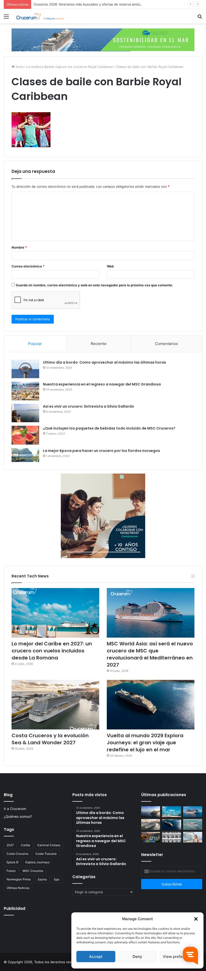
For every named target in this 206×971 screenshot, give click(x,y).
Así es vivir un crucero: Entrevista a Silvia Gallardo (88, 406)
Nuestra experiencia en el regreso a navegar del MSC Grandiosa (102, 384)
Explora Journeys (37, 862)
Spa (56, 879)
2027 (10, 845)
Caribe (25, 845)
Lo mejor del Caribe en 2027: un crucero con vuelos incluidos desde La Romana (52, 650)
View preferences (179, 956)
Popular (35, 343)
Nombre (19, 247)
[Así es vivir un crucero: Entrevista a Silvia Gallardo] (25, 413)
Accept (95, 956)
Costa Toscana (46, 854)
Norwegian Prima (19, 879)
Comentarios (166, 343)
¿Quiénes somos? (18, 816)
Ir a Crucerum (15, 809)
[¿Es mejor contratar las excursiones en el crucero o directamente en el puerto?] (192, 837)
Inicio (19, 67)
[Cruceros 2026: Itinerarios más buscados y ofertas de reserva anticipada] (171, 837)
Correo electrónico (28, 266)
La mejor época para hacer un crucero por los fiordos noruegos (101, 450)
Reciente (99, 343)
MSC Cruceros (33, 871)
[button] (195, 918)
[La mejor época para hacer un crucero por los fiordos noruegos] (25, 455)
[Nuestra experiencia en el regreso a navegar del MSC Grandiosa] (25, 391)
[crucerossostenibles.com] (103, 39)
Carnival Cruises (48, 845)
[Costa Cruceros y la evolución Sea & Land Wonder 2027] (55, 704)
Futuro (11, 871)
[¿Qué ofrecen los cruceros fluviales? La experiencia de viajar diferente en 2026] (150, 837)
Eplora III (12, 862)
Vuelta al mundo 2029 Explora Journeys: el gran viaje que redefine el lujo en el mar (145, 742)
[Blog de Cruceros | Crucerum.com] (40, 16)
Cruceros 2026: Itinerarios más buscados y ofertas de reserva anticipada (91, 4)
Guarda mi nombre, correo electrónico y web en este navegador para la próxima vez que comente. (94, 285)
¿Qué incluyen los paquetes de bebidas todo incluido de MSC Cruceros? (109, 428)
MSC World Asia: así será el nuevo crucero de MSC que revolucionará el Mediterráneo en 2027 (150, 654)
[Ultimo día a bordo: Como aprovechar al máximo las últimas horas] (25, 369)
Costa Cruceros (17, 854)
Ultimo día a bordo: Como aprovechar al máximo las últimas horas (104, 362)
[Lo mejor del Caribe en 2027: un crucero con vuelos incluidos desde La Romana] (55, 613)
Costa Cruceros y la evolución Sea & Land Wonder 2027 (50, 739)
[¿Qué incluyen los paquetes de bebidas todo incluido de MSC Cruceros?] (25, 435)
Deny (137, 956)
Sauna (42, 879)
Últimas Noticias (18, 888)
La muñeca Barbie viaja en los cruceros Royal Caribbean (69, 67)
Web (110, 266)
